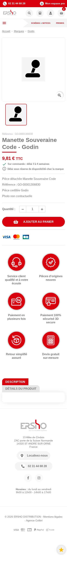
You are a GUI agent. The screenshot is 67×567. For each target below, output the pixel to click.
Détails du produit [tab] (20, 388)
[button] (29, 13)
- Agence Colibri (34, 520)
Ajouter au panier (38, 221)
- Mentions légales (52, 516)
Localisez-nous (37, 455)
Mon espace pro (55, 3)
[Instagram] (39, 478)
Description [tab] (15, 381)
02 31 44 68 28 (16, 3)
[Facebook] (28, 478)
